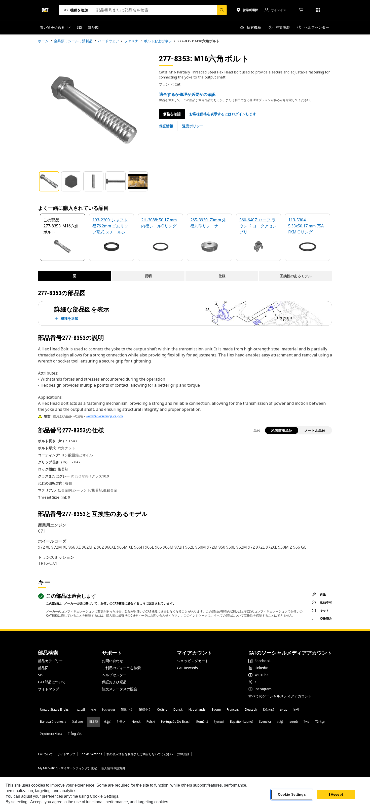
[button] (223, 114)
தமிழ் (280, 721)
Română (202, 721)
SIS (40, 674)
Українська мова (51, 734)
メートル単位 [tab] (314, 430)
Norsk (136, 721)
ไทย (306, 721)
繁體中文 (145, 709)
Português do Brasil (175, 721)
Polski (150, 721)
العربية (81, 709)
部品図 (43, 667)
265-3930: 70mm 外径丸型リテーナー (208, 223)
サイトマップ (48, 688)
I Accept (336, 795)
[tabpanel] (94, 110)
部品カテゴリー (50, 660)
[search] (222, 10)
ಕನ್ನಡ (107, 721)
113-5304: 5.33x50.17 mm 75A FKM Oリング (306, 226)
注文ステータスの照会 (119, 688)
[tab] (49, 181)
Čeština (162, 709)
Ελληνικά (268, 709)
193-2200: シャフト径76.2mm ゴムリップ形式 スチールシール (111, 226)
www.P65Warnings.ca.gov (104, 416)
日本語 (93, 721)
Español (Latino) (241, 721)
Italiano (77, 721)
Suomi (216, 709)
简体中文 (127, 709)
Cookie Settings (91, 754)
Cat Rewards (187, 667)
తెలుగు (293, 721)
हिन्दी (296, 709)
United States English (55, 709)
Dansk (177, 709)
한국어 (121, 721)
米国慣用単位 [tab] (281, 430)
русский (219, 721)
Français (233, 709)
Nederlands (197, 709)
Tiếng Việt (75, 734)
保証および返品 (114, 681)
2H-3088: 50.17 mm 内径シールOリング (159, 223)
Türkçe (320, 721)
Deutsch (251, 709)
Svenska (265, 721)
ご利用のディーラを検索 (121, 667)
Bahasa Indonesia (53, 721)
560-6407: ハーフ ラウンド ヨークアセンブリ (258, 226)
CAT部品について (52, 681)
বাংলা (93, 709)
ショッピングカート (193, 660)
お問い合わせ (112, 660)
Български (108, 709)
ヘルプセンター (114, 674)
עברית (283, 709)
